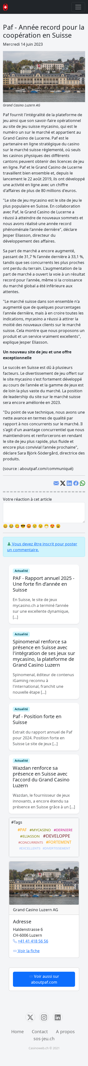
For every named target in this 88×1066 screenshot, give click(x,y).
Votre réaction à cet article (27, 499)
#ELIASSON (29, 836)
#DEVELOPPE (55, 836)
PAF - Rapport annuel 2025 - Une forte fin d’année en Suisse (43, 584)
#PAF (21, 829)
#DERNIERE (62, 830)
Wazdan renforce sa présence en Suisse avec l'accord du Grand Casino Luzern (41, 777)
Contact (40, 1031)
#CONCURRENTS (30, 842)
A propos (65, 1031)
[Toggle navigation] (78, 7)
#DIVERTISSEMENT (55, 848)
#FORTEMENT (57, 842)
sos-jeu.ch (44, 1038)
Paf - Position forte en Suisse (37, 719)
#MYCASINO (39, 829)
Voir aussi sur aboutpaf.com (45, 979)
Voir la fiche (28, 950)
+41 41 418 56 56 (33, 941)
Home (17, 1031)
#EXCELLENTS (29, 848)
